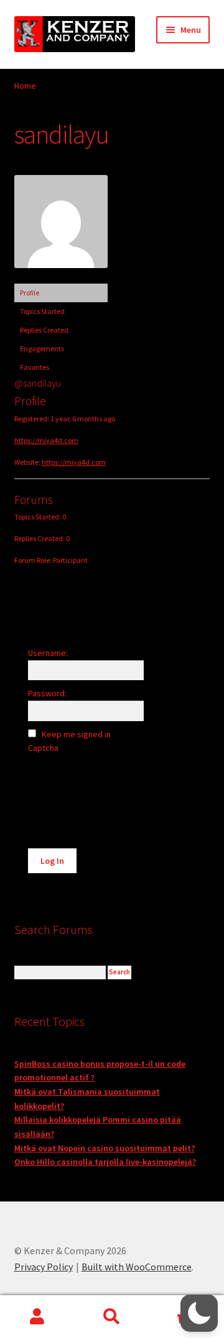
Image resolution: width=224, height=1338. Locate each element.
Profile (29, 292)
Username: (48, 652)
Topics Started (42, 311)
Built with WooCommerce (137, 1266)
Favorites (34, 367)
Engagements (42, 348)
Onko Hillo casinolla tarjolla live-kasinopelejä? (105, 1161)
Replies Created (44, 329)
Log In (52, 860)
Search (112, 1317)
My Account (37, 1317)
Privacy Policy (43, 1266)
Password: (47, 693)
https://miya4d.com (46, 440)
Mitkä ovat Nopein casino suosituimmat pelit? (104, 1148)
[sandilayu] (61, 277)
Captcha (44, 747)
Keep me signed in (76, 734)
